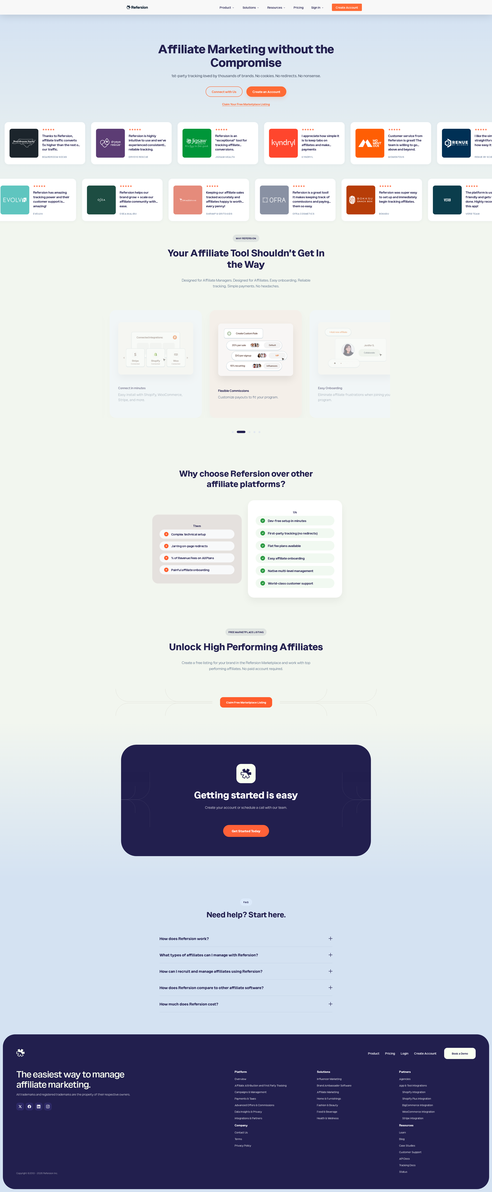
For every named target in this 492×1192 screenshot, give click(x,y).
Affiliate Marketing (328, 1091)
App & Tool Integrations (413, 1085)
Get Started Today (246, 831)
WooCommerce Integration (418, 1111)
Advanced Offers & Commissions (254, 1105)
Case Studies (407, 1145)
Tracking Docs (407, 1165)
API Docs (404, 1158)
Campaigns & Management (251, 1091)
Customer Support (410, 1152)
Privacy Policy (243, 1145)
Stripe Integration (412, 1118)
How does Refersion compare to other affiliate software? (212, 987)
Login (404, 1053)
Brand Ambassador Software (334, 1085)
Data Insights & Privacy (248, 1111)
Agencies (405, 1078)
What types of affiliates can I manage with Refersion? (209, 955)
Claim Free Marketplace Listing (246, 702)
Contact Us (241, 1132)
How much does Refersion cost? (189, 1004)
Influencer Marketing (329, 1078)
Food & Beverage (327, 1111)
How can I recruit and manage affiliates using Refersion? (211, 971)
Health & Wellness (328, 1118)
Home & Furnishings (329, 1098)
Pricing (390, 1053)
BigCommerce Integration (417, 1105)
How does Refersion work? (184, 938)
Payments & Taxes (245, 1098)
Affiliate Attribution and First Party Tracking (261, 1085)
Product (373, 1053)
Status (403, 1171)
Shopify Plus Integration (416, 1098)
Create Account (425, 1053)
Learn (402, 1132)
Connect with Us (224, 92)
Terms (238, 1138)
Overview (240, 1078)
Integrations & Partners (248, 1118)
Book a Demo (460, 1053)
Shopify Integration (414, 1091)
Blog (402, 1138)
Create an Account (266, 92)
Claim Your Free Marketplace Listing (246, 104)
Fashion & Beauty (327, 1105)
